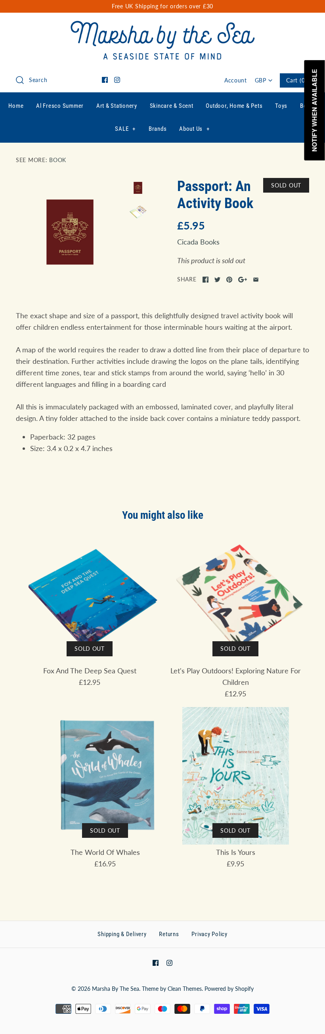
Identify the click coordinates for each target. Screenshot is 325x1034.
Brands (158, 128)
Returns (169, 934)
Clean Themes (185, 988)
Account (235, 80)
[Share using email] (256, 280)
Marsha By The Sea (115, 988)
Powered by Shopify (229, 988)
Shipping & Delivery (122, 934)
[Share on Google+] (242, 280)
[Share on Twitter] (217, 280)
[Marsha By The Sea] (163, 26)
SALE (125, 128)
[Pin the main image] (229, 280)
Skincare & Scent (171, 105)
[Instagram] (117, 80)
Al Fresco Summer (60, 105)
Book (57, 160)
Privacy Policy (209, 934)
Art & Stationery (116, 105)
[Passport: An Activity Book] (70, 232)
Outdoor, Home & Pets (234, 105)
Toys (281, 105)
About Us (194, 128)
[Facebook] (105, 80)
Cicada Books (198, 241)
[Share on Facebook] (205, 280)
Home (15, 105)
